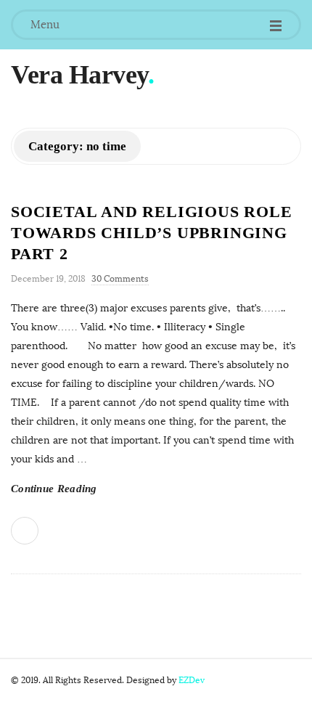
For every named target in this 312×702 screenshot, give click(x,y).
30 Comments (120, 279)
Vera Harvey (79, 74)
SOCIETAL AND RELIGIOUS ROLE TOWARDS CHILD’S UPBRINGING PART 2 (151, 233)
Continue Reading (54, 488)
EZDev (191, 680)
